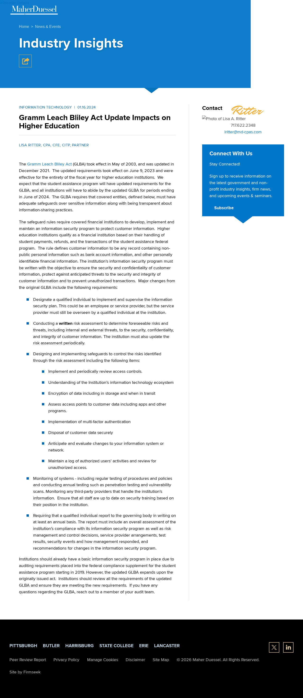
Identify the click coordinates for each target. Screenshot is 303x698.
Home (24, 26)
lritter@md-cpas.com (243, 132)
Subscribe (224, 207)
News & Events (48, 26)
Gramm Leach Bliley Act (49, 164)
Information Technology (45, 107)
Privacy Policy (66, 659)
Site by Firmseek (24, 672)
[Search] (275, 9)
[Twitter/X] (274, 647)
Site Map (161, 659)
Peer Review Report (27, 659)
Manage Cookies (102, 659)
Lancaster (167, 645)
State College (116, 645)
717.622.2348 (243, 125)
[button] (25, 66)
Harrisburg (79, 645)
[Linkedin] (288, 647)
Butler (51, 645)
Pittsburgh (23, 645)
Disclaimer (135, 659)
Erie (143, 645)
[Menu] (288, 9)
